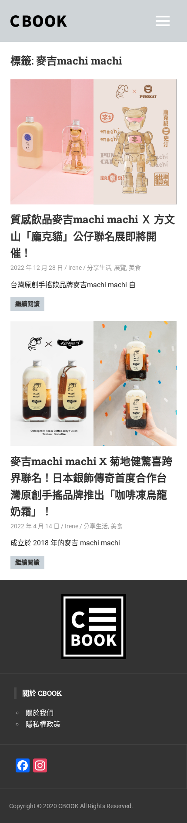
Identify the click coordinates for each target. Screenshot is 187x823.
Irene (75, 267)
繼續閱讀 (27, 303)
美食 (135, 267)
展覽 (120, 267)
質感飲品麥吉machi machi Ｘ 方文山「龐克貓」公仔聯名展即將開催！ (92, 236)
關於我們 (39, 713)
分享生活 (99, 267)
